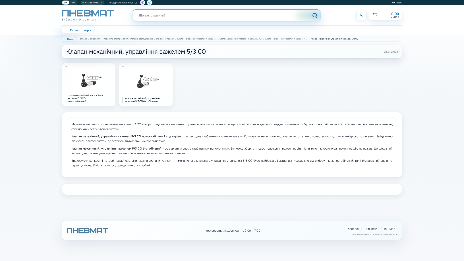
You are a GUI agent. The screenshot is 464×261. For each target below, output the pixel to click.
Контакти (397, 2)
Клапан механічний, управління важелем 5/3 (286, 39)
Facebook (353, 229)
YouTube (389, 229)
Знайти (315, 15)
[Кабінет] (361, 15)
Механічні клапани (165, 39)
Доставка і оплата (360, 234)
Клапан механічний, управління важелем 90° (240, 39)
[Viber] (142, 2)
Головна (83, 39)
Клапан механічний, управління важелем (196, 39)
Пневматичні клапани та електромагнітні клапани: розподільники (121, 39)
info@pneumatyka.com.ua (123, 2)
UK (65, 2)
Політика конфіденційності (384, 234)
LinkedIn (371, 229)
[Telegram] (149, 2)
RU (73, 2)
